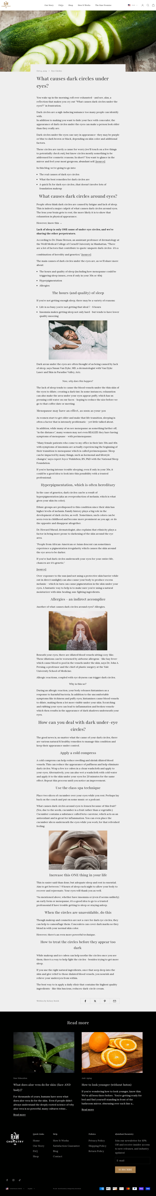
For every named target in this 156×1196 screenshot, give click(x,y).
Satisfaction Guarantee (66, 1145)
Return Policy (96, 1151)
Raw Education (20, 1078)
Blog (55, 1151)
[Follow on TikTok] (20, 1180)
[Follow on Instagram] (13, 1180)
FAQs (60, 5)
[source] (100, 161)
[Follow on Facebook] (7, 1180)
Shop (70, 5)
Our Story (49, 5)
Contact (57, 1156)
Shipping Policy (97, 1145)
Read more (19, 1114)
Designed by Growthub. (74, 1188)
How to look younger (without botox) (107, 1085)
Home (36, 1140)
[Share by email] (114, 1001)
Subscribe (125, 1169)
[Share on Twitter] (95, 1001)
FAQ (35, 1151)
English (30, 1188)
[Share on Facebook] (85, 1001)
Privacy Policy (97, 1140)
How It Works (84, 5)
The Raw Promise (103, 5)
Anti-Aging (87, 1078)
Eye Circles (56, 71)
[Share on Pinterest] (105, 1001)
